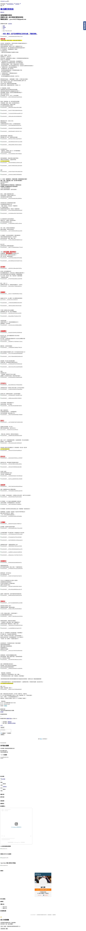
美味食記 (9, 721)
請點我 (5, 705)
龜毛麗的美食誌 (7, 9)
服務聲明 (54, 914)
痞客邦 (8, 718)
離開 (6, 928)
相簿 (4, 26)
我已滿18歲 (3, 928)
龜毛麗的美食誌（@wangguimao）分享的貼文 (16, 842)
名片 (4, 28)
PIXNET (34, 914)
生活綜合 (10, 23)
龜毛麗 (1, 711)
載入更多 (2, 727)
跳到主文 (2, 12)
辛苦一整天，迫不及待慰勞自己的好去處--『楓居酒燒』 (20, 33)
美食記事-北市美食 (12, 723)
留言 (10, 718)
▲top (1, 725)
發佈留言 (2, 734)
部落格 (4, 27)
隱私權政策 (49, 914)
